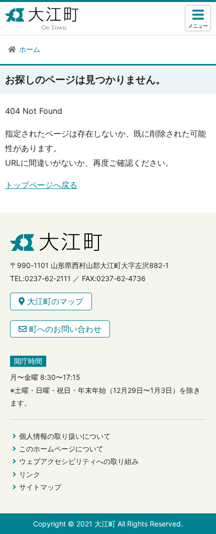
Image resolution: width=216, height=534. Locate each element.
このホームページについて (61, 448)
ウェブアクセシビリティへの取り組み (79, 461)
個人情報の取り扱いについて (65, 436)
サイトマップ (40, 487)
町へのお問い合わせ (64, 329)
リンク (29, 474)
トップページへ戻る (41, 185)
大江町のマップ (54, 301)
